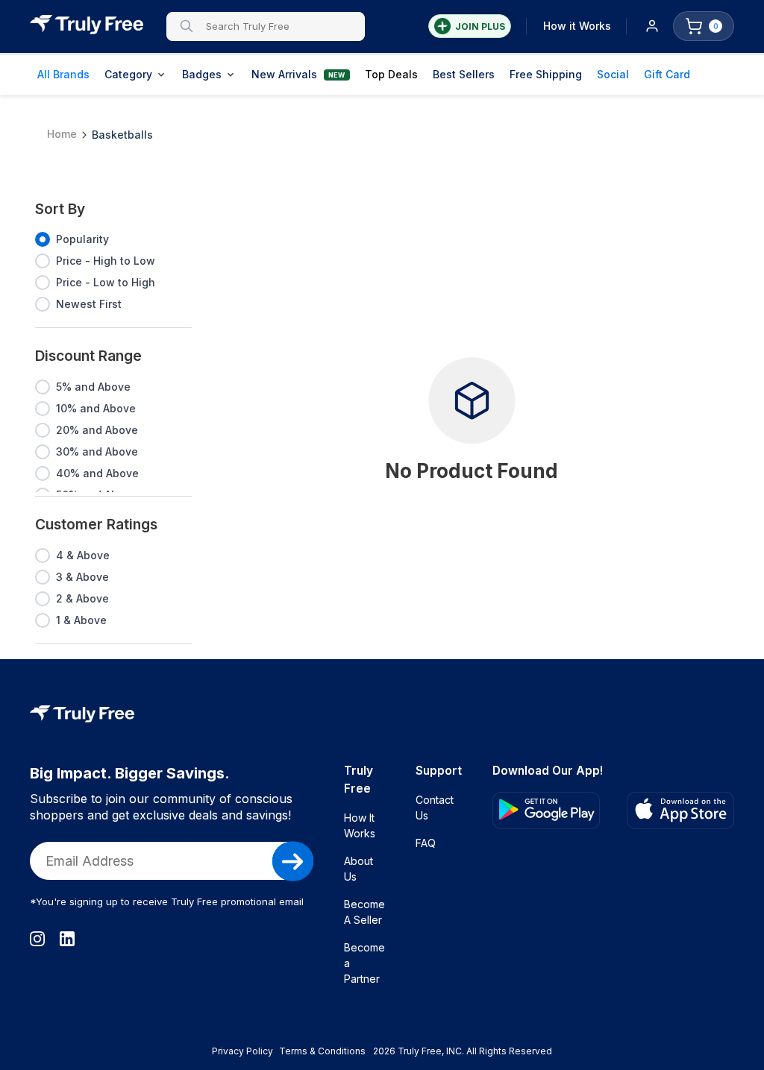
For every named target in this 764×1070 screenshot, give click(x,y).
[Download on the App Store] (680, 810)
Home (62, 133)
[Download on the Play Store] (546, 810)
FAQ (426, 843)
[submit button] (293, 861)
